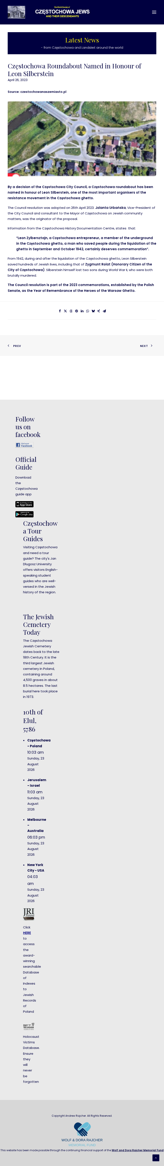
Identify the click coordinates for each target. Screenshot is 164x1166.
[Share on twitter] (65, 311)
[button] (154, 12)
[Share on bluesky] (93, 311)
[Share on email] (104, 311)
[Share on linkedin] (82, 311)
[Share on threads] (70, 311)
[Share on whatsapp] (87, 311)
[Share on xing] (98, 311)
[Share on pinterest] (76, 311)
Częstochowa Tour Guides (40, 531)
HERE (27, 933)
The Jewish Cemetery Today (38, 624)
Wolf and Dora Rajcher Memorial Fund (138, 1150)
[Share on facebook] (59, 311)
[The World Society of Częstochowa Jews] (52, 12)
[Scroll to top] (155, 1157)
